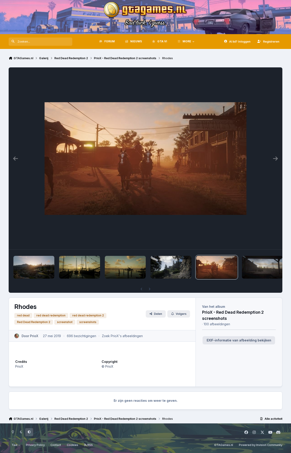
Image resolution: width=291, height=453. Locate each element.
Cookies (72, 445)
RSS (90, 445)
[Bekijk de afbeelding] (33, 267)
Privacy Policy (35, 445)
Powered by (260, 445)
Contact (55, 445)
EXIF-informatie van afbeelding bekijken (239, 340)
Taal (15, 445)
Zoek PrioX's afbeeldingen (122, 336)
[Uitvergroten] (145, 158)
